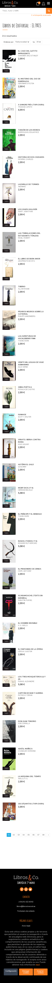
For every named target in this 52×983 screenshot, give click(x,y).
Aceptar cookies (40, 972)
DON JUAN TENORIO (27, 721)
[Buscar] (49, 11)
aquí (38, 964)
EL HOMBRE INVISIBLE (27, 623)
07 (38, 835)
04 (24, 835)
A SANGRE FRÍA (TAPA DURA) (31, 105)
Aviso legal (26, 926)
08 (43, 835)
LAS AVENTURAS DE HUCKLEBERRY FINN (27, 337)
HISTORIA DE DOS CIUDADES (31, 157)
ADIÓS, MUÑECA (25, 749)
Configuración (11, 971)
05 (29, 835)
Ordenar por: (9, 42)
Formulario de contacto (26, 911)
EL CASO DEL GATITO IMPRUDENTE (27, 52)
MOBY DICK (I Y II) (25, 488)
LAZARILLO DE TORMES (28, 184)
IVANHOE (22, 414)
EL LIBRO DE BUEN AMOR (29, 259)
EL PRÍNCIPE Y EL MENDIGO (30, 514)
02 (14, 835)
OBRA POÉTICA (25, 387)
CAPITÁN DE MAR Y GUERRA (30, 693)
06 (33, 835)
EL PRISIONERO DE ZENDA (29, 569)
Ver (34, 42)
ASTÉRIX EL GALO (26, 464)
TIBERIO (21, 286)
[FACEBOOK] (22, 889)
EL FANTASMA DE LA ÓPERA (30, 649)
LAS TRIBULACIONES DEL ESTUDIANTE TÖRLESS (29, 234)
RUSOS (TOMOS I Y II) (27, 541)
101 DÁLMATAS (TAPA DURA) (31, 804)
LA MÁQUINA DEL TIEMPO (29, 776)
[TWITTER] (30, 889)
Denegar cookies (26, 972)
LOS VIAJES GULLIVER (27, 209)
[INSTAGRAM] (26, 889)
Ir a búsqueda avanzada (41, 15)
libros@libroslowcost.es (26, 906)
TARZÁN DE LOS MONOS (29, 130)
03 (19, 835)
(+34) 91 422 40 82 (26, 902)
